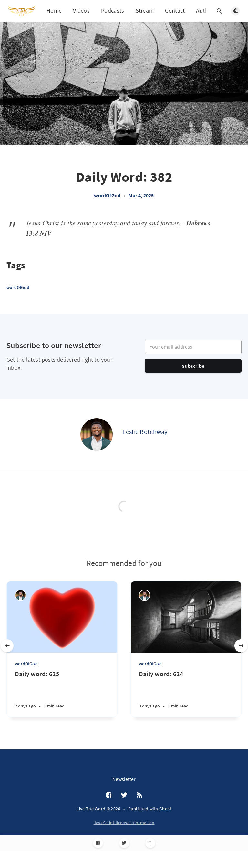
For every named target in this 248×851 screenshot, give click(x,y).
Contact (175, 10)
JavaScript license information (124, 822)
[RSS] (139, 795)
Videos (81, 10)
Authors (206, 10)
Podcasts (112, 10)
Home (54, 10)
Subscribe (193, 366)
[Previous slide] (7, 645)
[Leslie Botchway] (96, 434)
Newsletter (124, 779)
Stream (145, 10)
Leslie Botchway (145, 432)
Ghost (165, 809)
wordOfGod (107, 195)
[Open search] (219, 11)
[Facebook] (98, 843)
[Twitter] (124, 843)
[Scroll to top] (150, 843)
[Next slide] (240, 645)
